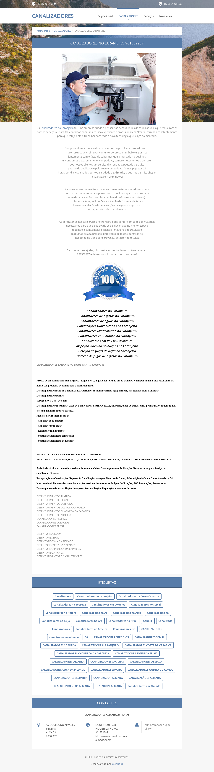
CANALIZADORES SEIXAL (150, 637)
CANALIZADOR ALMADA (108, 678)
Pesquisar (34, 4)
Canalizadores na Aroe (127, 612)
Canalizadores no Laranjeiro (57, 128)
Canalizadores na (158, 612)
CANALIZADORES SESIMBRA (70, 678)
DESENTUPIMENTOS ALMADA (72, 686)
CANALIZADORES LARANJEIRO (100, 645)
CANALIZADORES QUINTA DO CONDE (150, 669)
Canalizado (165, 621)
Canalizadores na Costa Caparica (138, 596)
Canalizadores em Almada (144, 686)
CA (86, 637)
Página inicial (105, 16)
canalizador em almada (64, 637)
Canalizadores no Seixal (146, 604)
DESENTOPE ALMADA (109, 686)
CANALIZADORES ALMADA (146, 661)
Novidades (165, 16)
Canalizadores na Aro (89, 621)
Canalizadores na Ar (94, 612)
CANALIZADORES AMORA (106, 669)
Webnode (117, 764)
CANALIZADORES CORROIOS (111, 637)
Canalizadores (61, 629)
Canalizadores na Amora (60, 612)
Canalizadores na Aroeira (91, 629)
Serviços (149, 16)
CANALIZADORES (128, 16)
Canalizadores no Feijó (56, 621)
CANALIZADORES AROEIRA (68, 661)
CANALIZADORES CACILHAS (107, 661)
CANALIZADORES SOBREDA (59, 645)
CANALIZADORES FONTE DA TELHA (136, 653)
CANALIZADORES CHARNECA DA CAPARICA (83, 653)
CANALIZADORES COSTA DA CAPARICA (148, 645)
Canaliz (147, 621)
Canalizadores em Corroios (108, 604)
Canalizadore (63, 596)
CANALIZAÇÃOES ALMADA (145, 678)
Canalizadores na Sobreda (69, 604)
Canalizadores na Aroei (122, 621)
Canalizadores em (124, 629)
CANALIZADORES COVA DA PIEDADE (63, 669)
